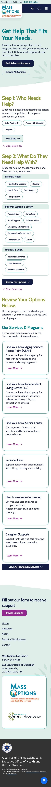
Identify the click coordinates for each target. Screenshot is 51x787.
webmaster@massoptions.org (36, 772)
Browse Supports (14, 612)
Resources (7, 628)
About (5, 633)
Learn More (12, 368)
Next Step (11, 138)
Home (5, 623)
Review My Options (15, 281)
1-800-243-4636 (11, 659)
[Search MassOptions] (39, 8)
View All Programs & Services (24, 566)
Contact (6, 644)
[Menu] (46, 8)
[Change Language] (32, 8)
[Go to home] (11, 11)
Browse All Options (16, 71)
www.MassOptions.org (20, 769)
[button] (12, 123)
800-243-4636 (12, 774)
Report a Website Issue (14, 639)
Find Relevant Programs (17, 63)
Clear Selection (14, 145)
